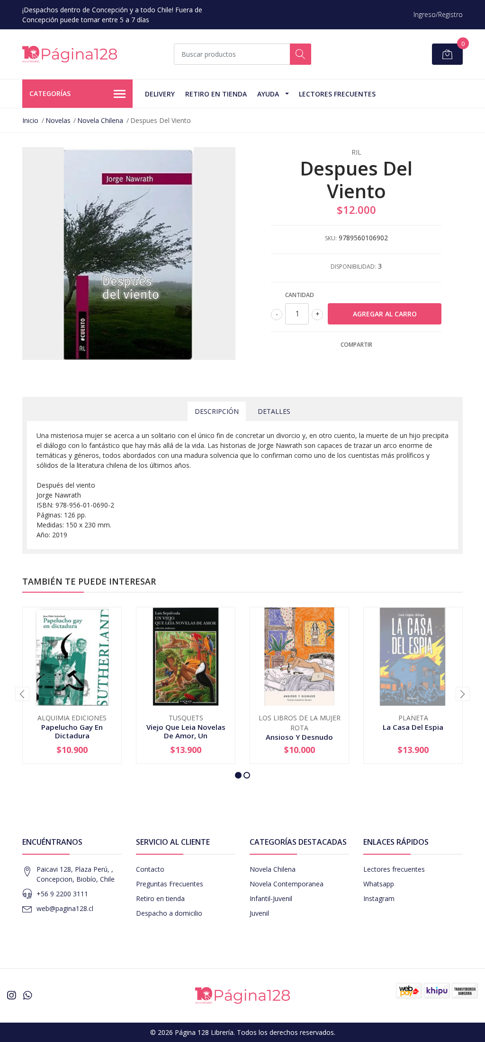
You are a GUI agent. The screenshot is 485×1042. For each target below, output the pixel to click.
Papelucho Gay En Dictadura (72, 731)
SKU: (331, 238)
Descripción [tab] (217, 411)
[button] (238, 775)
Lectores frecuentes (394, 869)
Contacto (150, 869)
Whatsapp (378, 883)
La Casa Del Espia (413, 727)
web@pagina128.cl (64, 908)
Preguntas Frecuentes (169, 883)
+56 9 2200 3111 (62, 893)
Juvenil (259, 913)
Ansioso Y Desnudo (299, 737)
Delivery (160, 93)
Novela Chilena (100, 120)
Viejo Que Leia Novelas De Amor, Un (185, 731)
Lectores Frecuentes (337, 93)
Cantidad (299, 295)
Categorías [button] (50, 93)
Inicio (30, 120)
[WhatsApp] (27, 995)
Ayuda (268, 93)
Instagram (379, 898)
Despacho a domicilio (169, 913)
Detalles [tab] (274, 411)
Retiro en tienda (216, 93)
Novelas (58, 120)
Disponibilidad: (353, 267)
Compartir (356, 345)
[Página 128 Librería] (69, 54)
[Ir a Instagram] (11, 995)
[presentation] (22, 694)
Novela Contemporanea (286, 883)
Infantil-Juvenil (271, 898)
